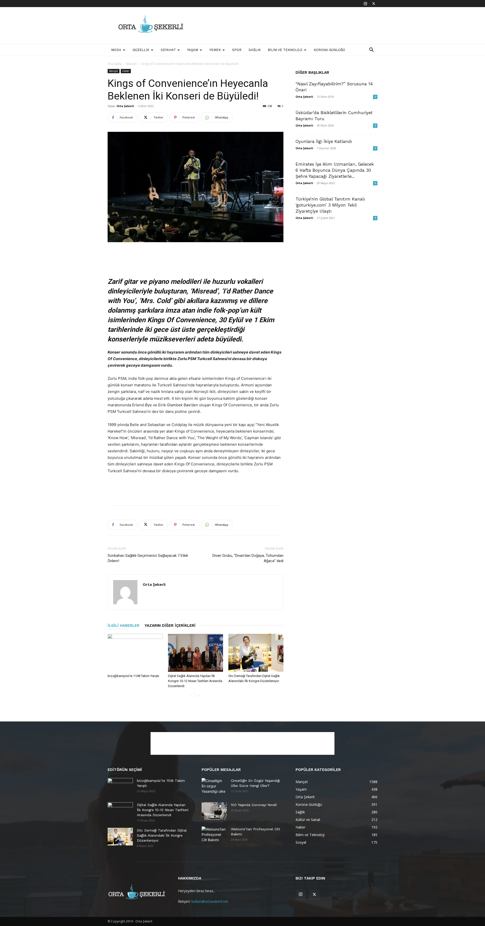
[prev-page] (190, 696)
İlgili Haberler (123, 625)
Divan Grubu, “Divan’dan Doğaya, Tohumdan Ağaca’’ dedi (247, 558)
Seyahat (168, 50)
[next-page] (199, 696)
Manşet (131, 64)
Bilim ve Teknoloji (285, 50)
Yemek (215, 50)
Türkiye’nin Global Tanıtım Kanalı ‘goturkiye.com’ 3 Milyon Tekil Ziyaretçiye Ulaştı (330, 205)
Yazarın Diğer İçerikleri (170, 625)
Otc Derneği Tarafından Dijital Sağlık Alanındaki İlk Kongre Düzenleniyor (162, 835)
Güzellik (141, 50)
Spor (236, 50)
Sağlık (255, 50)
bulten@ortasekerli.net (209, 901)
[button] (371, 50)
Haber (125, 71)
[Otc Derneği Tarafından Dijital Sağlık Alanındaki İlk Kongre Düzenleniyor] (255, 653)
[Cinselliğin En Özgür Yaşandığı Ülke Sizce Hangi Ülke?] (214, 787)
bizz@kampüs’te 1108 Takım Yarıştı (133, 676)
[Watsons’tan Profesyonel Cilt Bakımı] (214, 835)
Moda (116, 50)
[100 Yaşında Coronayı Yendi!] (214, 811)
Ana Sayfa (115, 64)
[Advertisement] (285, 25)
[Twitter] (373, 3)
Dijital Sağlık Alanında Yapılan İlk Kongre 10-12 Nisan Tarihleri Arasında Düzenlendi (195, 681)
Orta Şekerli (125, 106)
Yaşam (192, 50)
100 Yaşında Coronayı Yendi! (254, 805)
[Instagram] (365, 3)
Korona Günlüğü (329, 50)
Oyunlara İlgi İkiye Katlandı (324, 141)
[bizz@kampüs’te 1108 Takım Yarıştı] (135, 653)
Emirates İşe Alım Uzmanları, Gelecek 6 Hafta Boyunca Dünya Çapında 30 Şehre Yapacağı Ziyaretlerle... (335, 170)
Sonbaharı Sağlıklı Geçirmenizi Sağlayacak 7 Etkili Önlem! (148, 558)
